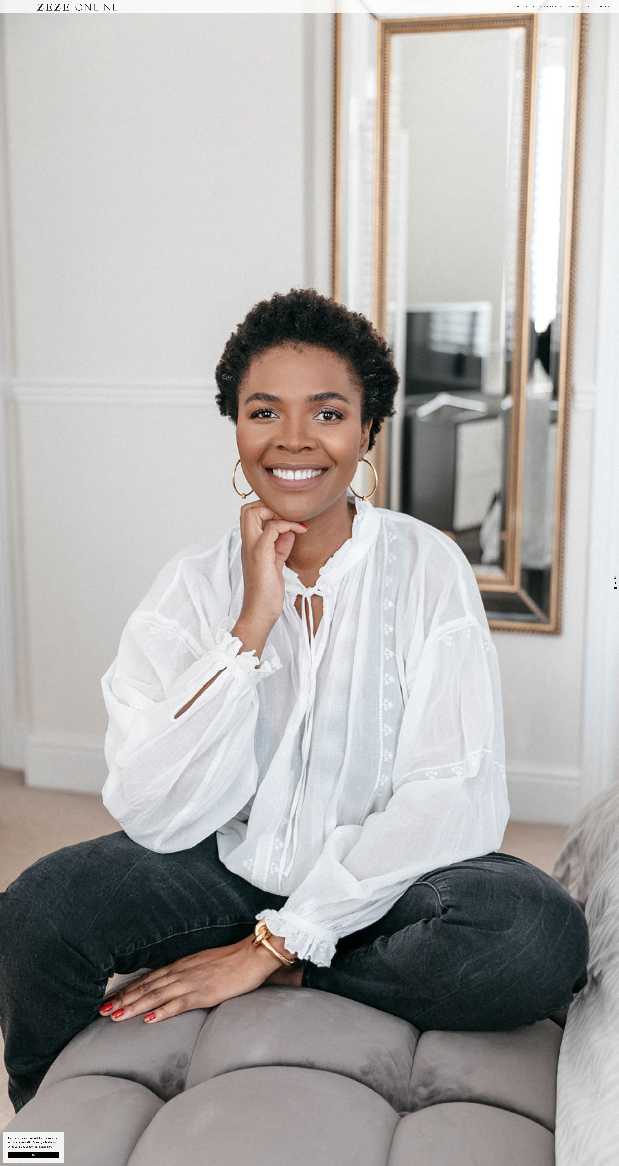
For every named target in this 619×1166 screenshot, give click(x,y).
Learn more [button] (45, 1146)
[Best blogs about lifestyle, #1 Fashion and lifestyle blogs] (77, 7)
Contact (589, 6)
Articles (574, 6)
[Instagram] (601, 7)
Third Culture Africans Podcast (544, 6)
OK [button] (33, 1155)
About (515, 6)
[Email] (609, 7)
